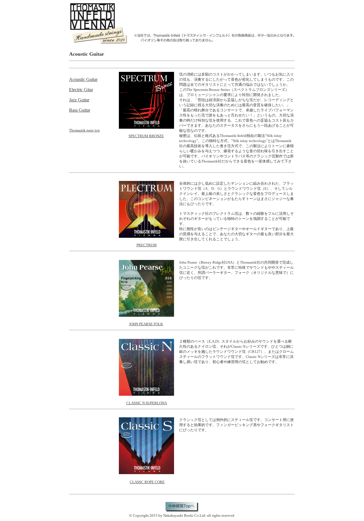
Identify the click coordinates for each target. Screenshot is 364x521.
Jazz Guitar (79, 99)
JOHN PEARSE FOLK (146, 324)
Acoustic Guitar (83, 79)
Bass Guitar (79, 110)
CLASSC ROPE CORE (147, 482)
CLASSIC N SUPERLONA (146, 403)
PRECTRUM (146, 245)
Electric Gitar (81, 89)
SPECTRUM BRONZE (146, 136)
